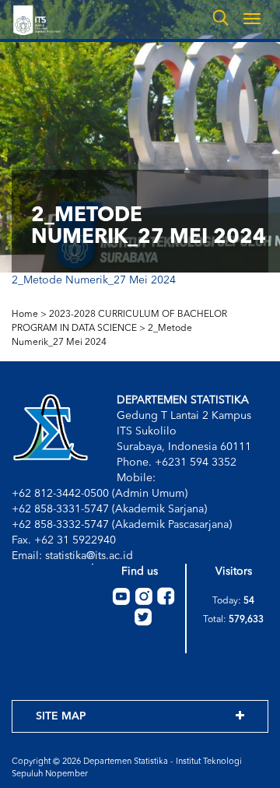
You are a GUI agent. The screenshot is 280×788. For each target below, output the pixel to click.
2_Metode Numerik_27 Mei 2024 (94, 280)
